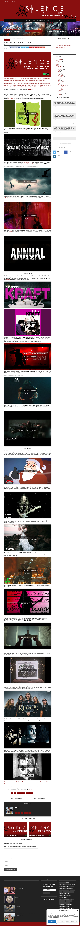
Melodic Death (60, 76)
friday (12, 792)
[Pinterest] (10, 1)
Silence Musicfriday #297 (60, 47)
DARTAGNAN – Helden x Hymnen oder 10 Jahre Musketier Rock (65, 49)
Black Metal (60, 66)
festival (72, 890)
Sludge (59, 90)
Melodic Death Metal (64, 899)
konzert (68, 895)
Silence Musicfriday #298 (36, 835)
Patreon (30, 789)
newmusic (23, 792)
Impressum (70, 923)
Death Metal (60, 69)
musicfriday (18, 792)
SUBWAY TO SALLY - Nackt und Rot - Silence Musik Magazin (66, 121)
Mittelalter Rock (63, 85)
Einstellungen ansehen (71, 921)
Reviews (36, 29)
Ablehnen (60, 921)
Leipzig (61, 897)
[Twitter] (15, 1)
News (18, 823)
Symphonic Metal (61, 93)
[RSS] (12, 1)
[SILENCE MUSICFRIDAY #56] (27, 64)
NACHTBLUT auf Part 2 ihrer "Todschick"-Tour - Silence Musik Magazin (66, 142)
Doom (59, 70)
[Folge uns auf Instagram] (54, 156)
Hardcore (59, 74)
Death (71, 886)
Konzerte (55, 28)
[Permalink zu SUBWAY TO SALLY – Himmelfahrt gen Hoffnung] (55, 121)
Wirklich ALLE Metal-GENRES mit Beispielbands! (27, 887)
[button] (77, 910)
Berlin (69, 884)
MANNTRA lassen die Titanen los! (11, 33)
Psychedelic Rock (64, 88)
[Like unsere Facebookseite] (66, 152)
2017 (63, 882)
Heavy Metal (60, 75)
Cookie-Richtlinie (56, 923)
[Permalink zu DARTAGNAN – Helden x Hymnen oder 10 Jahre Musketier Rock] (55, 108)
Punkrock (62, 89)
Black (73, 884)
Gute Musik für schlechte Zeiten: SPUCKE (64, 45)
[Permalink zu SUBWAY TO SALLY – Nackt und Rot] (55, 133)
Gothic (31, 29)
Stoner (59, 91)
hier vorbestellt (33, 234)
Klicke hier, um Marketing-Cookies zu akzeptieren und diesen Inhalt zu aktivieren (27, 114)
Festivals (59, 61)
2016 (60, 882)
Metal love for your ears (45, 902)
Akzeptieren (52, 921)
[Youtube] (17, 1)
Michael (59, 132)
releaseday (27, 792)
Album (67, 882)
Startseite (5, 38)
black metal (62, 886)
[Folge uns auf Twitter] (54, 152)
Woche (10, 883)
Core (59, 68)
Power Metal (60, 81)
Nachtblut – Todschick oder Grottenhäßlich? (33, 32)
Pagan (59, 80)
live (65, 897)
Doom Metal (66, 890)
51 (23, 888)
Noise (59, 78)
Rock (59, 84)
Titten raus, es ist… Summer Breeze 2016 (25, 913)
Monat (21, 883)
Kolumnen (77, 29)
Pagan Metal (66, 902)
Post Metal (62, 904)
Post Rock (62, 86)
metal (15, 792)
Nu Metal (59, 79)
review (68, 908)
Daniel (7, 44)
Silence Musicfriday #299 (12, 835)
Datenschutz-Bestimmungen (64, 923)
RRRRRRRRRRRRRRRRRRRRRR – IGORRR (24, 896)
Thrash (59, 94)
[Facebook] (5, 1)
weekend (31, 792)
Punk (68, 906)
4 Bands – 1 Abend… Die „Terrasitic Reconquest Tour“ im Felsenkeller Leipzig (56, 32)
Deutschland (70, 888)
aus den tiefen (63, 884)
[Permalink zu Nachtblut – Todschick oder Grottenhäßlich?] (55, 142)
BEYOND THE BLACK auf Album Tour (23, 905)
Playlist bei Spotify (30, 89)
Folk (59, 71)
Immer (33, 883)
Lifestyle (9, 38)
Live (59, 28)
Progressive (60, 83)
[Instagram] (8, 1)
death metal (62, 888)
